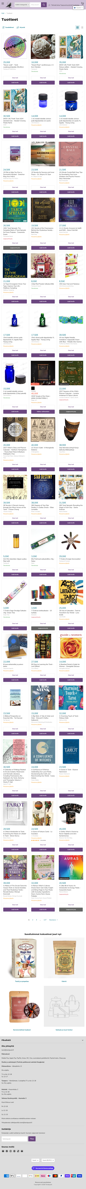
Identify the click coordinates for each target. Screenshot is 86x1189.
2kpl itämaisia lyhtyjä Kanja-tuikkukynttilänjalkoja (69, 449)
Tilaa (32, 1139)
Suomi (34, 1160)
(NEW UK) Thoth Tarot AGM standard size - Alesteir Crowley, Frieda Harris (14, 121)
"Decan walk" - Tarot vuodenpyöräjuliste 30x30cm (13, 66)
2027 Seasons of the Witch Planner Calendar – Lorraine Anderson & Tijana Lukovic (69, 393)
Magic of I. (34, 400)
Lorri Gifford (34, 668)
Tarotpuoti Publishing (9, 69)
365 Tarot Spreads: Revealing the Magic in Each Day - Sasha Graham (71, 507)
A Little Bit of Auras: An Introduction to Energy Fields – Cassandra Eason (70, 888)
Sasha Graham (63, 511)
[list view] (82, 27)
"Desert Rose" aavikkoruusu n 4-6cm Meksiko (42, 66)
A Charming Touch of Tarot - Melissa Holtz (69, 717)
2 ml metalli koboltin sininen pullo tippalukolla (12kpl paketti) (14, 392)
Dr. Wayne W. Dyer (36, 176)
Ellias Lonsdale (35, 511)
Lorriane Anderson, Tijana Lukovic (68, 397)
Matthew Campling (8, 290)
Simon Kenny (7, 838)
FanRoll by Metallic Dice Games (68, 344)
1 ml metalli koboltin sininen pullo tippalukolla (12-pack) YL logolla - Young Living (70, 121)
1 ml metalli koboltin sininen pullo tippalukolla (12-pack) (41, 120)
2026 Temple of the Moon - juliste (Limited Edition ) (41, 397)
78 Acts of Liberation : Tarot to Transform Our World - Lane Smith (69, 613)
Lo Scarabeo (34, 836)
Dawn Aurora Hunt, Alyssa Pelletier (41, 898)
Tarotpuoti (34, 69)
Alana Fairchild (63, 232)
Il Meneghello (35, 452)
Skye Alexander (63, 180)
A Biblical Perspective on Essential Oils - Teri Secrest (12, 717)
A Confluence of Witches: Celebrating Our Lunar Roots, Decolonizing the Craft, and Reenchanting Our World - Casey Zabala (43, 774)
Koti (3, 13)
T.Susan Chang (7, 511)
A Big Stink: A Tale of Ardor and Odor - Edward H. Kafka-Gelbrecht (42, 718)
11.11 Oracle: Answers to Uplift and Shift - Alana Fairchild (70, 229)
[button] (78, 8)
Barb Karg (34, 234)
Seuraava (52, 920)
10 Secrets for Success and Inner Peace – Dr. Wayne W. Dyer (42, 173)
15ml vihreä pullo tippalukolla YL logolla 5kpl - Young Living (42, 338)
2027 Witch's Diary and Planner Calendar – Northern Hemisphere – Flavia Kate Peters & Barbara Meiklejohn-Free (15, 451)
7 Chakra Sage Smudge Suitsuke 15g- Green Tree (14, 612)
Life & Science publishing (66, 286)
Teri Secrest (6, 720)
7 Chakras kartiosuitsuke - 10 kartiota (41, 612)
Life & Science (35, 123)
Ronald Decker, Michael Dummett (12, 896)
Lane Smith (62, 617)
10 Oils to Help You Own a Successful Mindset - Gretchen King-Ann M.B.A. (14, 174)
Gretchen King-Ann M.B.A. (10, 178)
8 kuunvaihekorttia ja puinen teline (13, 665)
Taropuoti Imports (8, 668)
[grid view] (77, 27)
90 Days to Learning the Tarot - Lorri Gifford (42, 665)
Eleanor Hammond (64, 774)
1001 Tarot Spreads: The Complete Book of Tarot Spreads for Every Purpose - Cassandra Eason (14, 231)
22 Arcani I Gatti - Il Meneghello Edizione (42, 449)
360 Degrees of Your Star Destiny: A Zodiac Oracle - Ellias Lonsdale (42, 507)
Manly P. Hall (7, 784)
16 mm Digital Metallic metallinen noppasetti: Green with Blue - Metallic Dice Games (70, 339)
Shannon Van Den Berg (65, 838)
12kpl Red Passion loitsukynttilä (42, 284)
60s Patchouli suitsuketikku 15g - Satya (43, 560)
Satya (32, 563)
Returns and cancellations (43, 1182)
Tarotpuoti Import (36, 286)
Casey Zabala (35, 780)
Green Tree (6, 615)
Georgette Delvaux (64, 668)
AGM (60, 71)
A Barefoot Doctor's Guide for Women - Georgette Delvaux (69, 665)
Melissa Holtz (63, 720)
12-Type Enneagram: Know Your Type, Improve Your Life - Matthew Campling (14, 286)
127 (45, 920)
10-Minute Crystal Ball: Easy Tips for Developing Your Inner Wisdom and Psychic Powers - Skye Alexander (70, 175)
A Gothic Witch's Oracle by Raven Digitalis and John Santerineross (68, 834)
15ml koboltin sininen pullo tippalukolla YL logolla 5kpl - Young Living (13, 339)
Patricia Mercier (63, 892)
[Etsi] (44, 4)
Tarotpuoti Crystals (64, 561)
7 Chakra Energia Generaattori (69, 559)
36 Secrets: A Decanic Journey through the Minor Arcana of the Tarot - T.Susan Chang (14, 507)
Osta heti (15, 78)
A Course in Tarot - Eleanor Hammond (68, 771)
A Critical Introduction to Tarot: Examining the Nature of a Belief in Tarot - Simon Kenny (14, 834)
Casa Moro (62, 452)
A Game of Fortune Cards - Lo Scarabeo (41, 833)
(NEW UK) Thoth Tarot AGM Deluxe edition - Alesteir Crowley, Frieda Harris (71, 67)
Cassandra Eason (8, 236)
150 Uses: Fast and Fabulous (69, 284)
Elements (33, 615)
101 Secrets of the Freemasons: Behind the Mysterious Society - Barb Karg (42, 230)
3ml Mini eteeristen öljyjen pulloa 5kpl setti (15, 560)
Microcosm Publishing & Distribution (41, 722)
